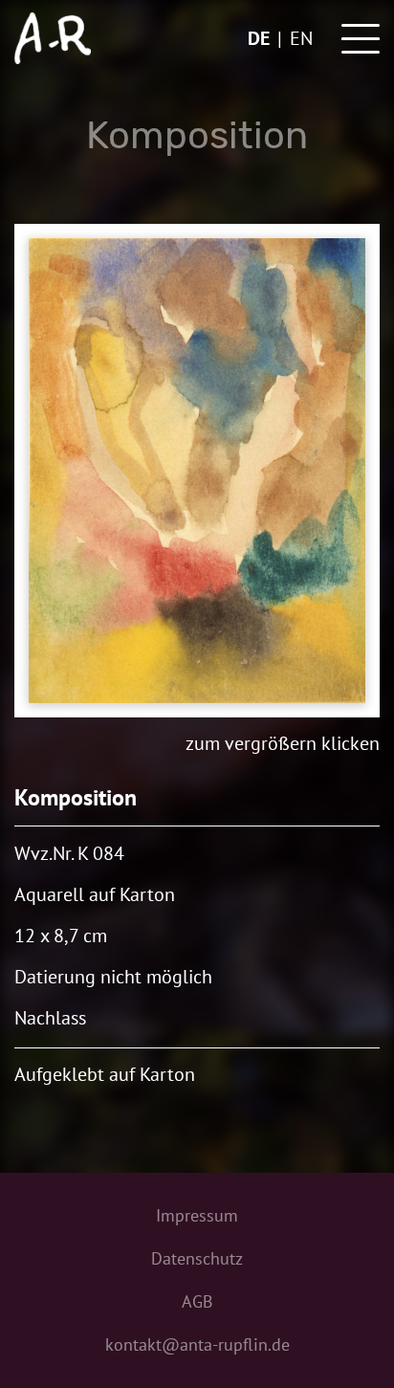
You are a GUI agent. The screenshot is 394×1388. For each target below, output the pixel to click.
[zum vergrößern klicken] (197, 470)
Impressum (197, 1215)
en (301, 38)
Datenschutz (197, 1258)
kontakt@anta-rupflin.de (197, 1344)
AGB (197, 1301)
